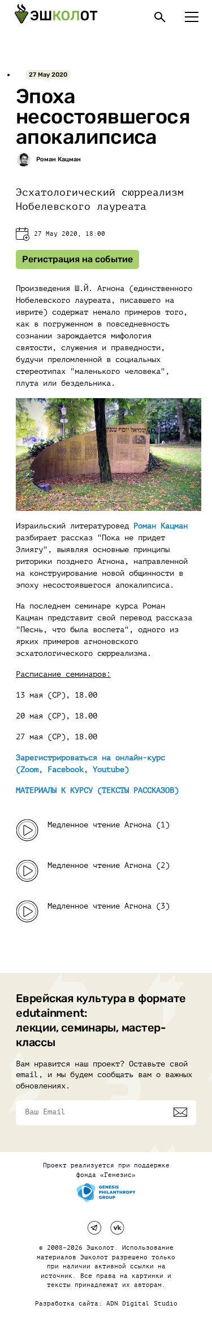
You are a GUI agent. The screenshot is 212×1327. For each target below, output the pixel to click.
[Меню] (191, 17)
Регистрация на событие (77, 259)
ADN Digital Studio (142, 1303)
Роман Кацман (160, 526)
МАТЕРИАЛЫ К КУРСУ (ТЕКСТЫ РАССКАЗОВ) (97, 790)
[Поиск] (160, 17)
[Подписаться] (180, 1112)
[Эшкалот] (56, 17)
